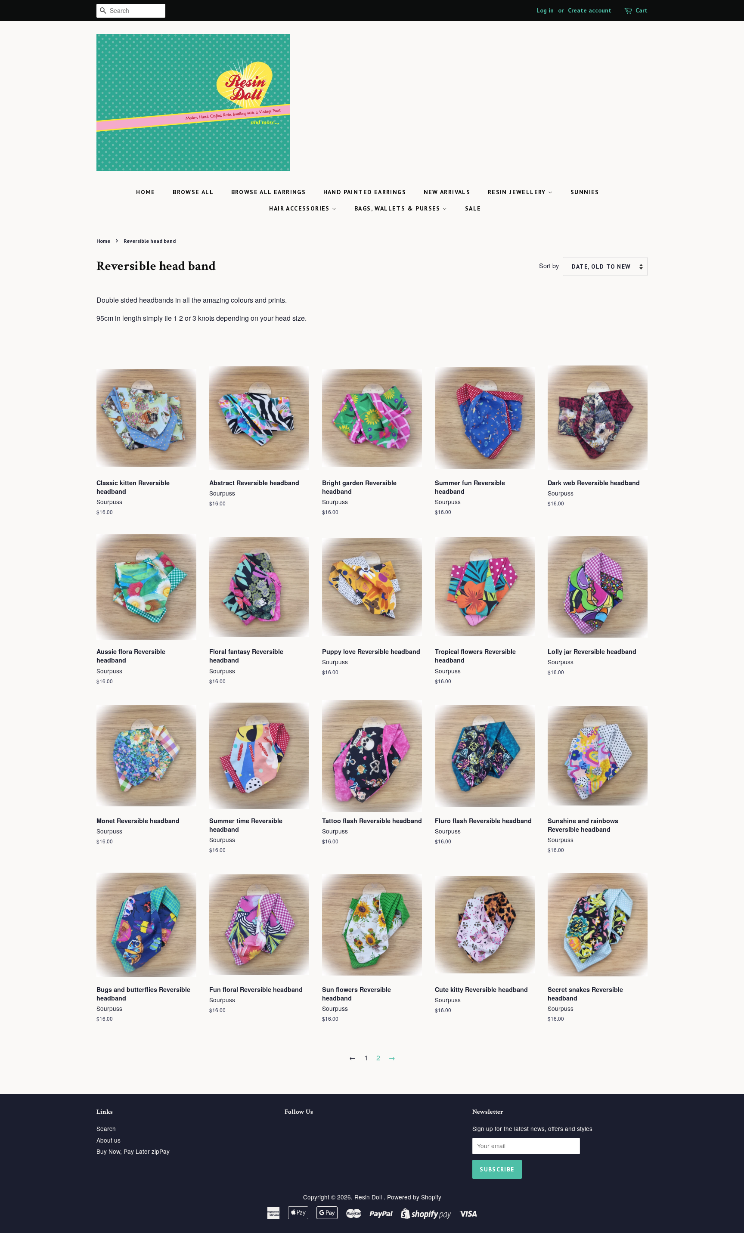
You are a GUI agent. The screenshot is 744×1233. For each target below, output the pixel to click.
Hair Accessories (300, 208)
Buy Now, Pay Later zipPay (133, 1151)
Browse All (193, 192)
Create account (589, 10)
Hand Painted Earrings (364, 192)
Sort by (549, 265)
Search (106, 1128)
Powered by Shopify (414, 1197)
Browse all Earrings (268, 192)
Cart (642, 10)
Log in (545, 10)
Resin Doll (369, 1197)
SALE (473, 208)
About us (108, 1140)
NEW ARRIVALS (447, 192)
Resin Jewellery (518, 192)
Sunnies (584, 192)
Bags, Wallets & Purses (398, 208)
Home (145, 192)
